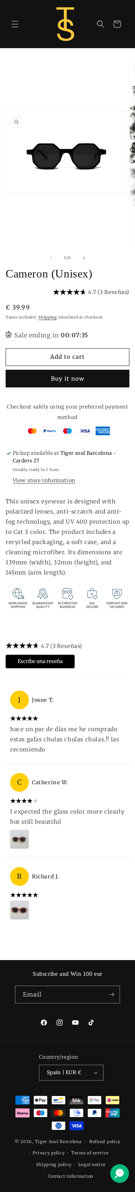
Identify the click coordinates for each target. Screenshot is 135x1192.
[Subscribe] (111, 994)
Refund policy (104, 1141)
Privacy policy (48, 1152)
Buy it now (67, 378)
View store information (44, 480)
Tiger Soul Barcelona (58, 1141)
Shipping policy (54, 1164)
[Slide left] (51, 258)
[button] (15, 24)
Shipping (47, 317)
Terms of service (90, 1152)
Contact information (70, 1176)
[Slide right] (84, 258)
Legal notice (92, 1164)
